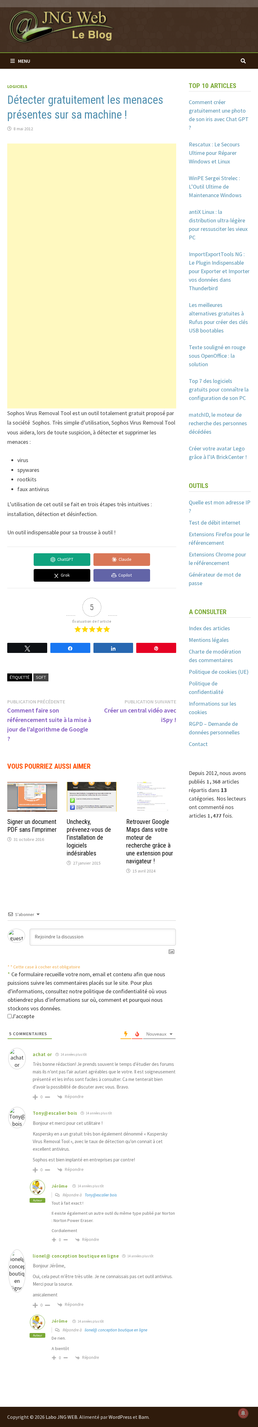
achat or (42, 1054)
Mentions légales (209, 639)
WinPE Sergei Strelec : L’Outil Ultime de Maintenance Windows (215, 186)
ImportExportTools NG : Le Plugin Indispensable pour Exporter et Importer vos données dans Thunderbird (219, 271)
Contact (198, 744)
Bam (143, 1417)
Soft (41, 677)
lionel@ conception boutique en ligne (116, 1330)
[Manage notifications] (243, 1413)
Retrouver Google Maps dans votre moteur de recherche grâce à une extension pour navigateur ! (149, 841)
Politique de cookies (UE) (219, 671)
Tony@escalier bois (101, 1195)
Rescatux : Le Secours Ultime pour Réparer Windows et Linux (214, 153)
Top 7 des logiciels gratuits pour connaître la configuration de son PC (219, 389)
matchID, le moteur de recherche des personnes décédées (218, 423)
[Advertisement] (91, 188)
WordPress (120, 1417)
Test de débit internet (214, 522)
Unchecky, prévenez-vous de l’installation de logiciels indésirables (89, 837)
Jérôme (59, 1186)
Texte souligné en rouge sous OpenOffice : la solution (217, 356)
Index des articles (209, 628)
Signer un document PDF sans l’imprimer (32, 825)
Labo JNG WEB (61, 1417)
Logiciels (17, 86)
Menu (24, 61)
